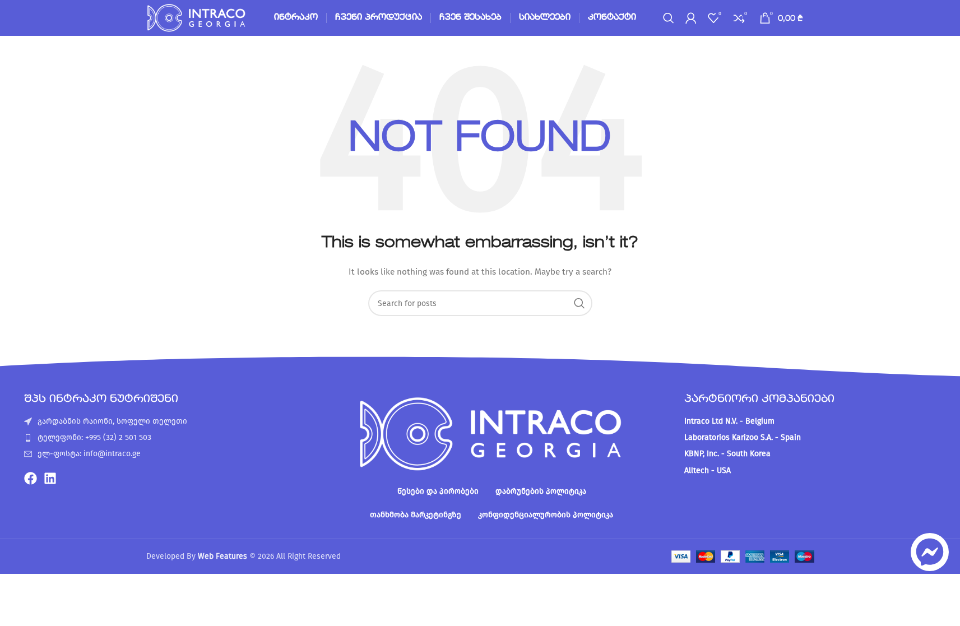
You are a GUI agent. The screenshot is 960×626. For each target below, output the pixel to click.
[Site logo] (197, 17)
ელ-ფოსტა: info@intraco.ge (89, 453)
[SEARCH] (579, 303)
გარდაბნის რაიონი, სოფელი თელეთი (112, 421)
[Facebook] (30, 478)
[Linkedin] (50, 478)
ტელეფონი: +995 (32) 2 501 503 (94, 437)
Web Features (222, 556)
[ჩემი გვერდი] (691, 18)
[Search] (668, 18)
